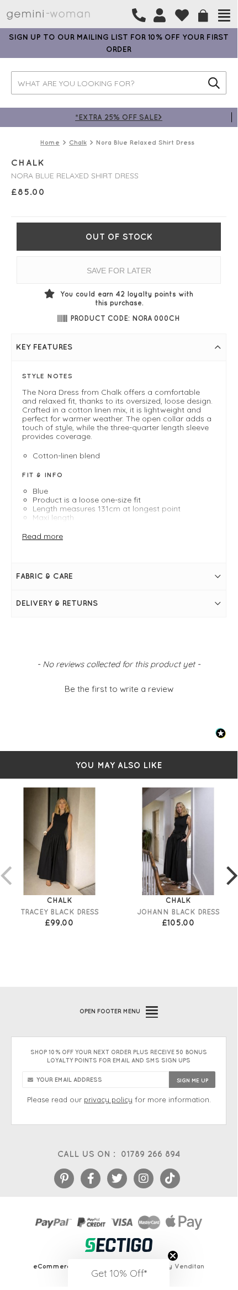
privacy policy (108, 1099)
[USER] (160, 15)
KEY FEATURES (44, 346)
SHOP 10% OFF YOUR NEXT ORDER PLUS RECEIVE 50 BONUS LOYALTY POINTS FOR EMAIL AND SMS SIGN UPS (118, 1056)
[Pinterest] (64, 1178)
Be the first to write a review (119, 689)
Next (231, 864)
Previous (5, 864)
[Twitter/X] (117, 1178)
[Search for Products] (214, 83)
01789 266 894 (150, 1154)
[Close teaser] (172, 1255)
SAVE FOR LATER (119, 270)
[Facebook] (91, 1178)
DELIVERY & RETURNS (57, 603)
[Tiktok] (170, 1178)
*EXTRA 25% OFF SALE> (118, 117)
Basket (203, 15)
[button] (118, 687)
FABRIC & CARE (44, 576)
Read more (42, 536)
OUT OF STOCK (119, 236)
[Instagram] (144, 1178)
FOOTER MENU (110, 1011)
